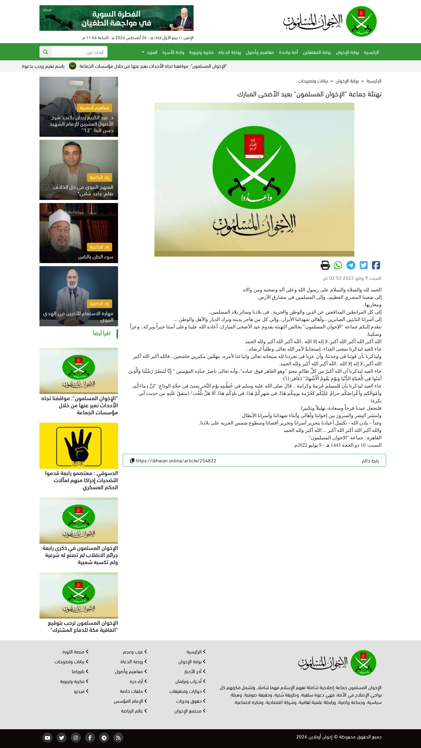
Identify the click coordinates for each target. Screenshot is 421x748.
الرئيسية (371, 51)
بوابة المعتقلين (317, 51)
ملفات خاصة (132, 690)
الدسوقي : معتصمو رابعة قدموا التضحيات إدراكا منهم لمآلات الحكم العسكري (81, 479)
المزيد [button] (151, 51)
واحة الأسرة (173, 51)
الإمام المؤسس (129, 700)
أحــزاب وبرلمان (189, 680)
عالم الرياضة (132, 710)
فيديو (80, 690)
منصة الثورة (74, 651)
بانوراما (79, 670)
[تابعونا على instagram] (76, 737)
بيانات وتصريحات (313, 80)
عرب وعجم (133, 651)
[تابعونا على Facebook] (90, 737)
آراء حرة (137, 680)
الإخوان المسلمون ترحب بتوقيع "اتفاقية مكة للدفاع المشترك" (83, 625)
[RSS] (118, 737)
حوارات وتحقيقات (186, 690)
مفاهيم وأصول (260, 51)
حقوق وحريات (189, 700)
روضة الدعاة (230, 51)
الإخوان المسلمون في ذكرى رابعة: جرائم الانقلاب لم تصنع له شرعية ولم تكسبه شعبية (79, 554)
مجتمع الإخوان (188, 710)
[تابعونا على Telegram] (104, 737)
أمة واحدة (288, 51)
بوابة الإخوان (347, 51)
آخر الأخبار (193, 670)
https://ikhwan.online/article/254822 (176, 460)
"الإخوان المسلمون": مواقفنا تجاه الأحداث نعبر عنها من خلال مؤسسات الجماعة (177, 65)
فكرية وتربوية (201, 51)
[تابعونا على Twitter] (62, 737)
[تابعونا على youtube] (47, 737)
